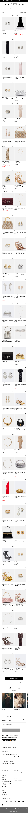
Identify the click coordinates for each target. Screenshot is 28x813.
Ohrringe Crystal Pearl (19, 520)
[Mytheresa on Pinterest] (11, 801)
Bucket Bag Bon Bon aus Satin (8, 341)
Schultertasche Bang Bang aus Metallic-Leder (12, 320)
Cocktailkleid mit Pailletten (20, 384)
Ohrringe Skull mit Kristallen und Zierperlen (11, 408)
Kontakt (3, 772)
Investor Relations (18, 780)
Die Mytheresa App (18, 772)
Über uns (16, 770)
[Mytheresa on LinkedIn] (3, 801)
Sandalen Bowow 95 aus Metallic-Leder (10, 584)
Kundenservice (5, 770)
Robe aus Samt (17, 648)
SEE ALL (14, 690)
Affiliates (16, 782)
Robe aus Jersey (5, 496)
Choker (3, 429)
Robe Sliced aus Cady (6, 56)
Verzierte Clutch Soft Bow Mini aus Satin (11, 208)
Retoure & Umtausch (6, 781)
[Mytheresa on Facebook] (7, 801)
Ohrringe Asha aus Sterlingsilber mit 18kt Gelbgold (13, 669)
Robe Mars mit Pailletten (7, 162)
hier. (17, 811)
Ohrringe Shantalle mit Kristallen (9, 296)
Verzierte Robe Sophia (19, 77)
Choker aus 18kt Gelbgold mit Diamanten (11, 472)
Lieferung (4, 779)
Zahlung (3, 777)
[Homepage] (14, 4)
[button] (13, 16)
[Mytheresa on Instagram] (15, 801)
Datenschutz (4, 792)
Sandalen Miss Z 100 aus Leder (9, 563)
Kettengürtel (17, 341)
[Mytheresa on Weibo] (23, 801)
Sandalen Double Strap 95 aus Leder (10, 648)
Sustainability (17, 774)
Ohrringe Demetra (6, 384)
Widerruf (4, 786)
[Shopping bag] (25, 4)
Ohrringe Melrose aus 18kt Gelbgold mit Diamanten (13, 141)
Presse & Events (17, 776)
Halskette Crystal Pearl (7, 627)
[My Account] (23, 4)
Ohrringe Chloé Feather (19, 541)
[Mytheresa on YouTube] (19, 801)
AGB (3, 790)
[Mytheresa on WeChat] (3, 805)
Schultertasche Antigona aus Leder (9, 541)
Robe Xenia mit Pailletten (20, 120)
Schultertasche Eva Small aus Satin (9, 605)
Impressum (4, 794)
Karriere (16, 778)
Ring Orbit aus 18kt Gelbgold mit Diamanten (12, 520)
